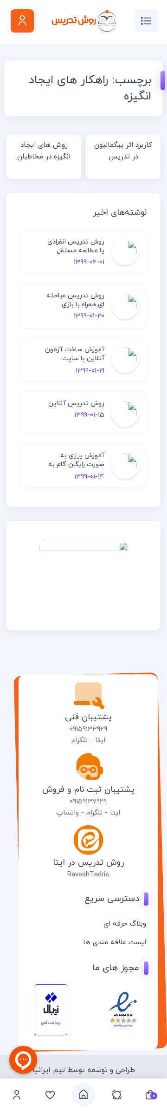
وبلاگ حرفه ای (124, 924)
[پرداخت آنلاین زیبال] (51, 1034)
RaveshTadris (88, 875)
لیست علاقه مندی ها (114, 942)
